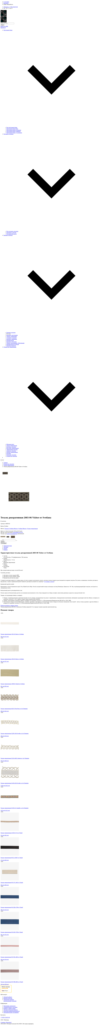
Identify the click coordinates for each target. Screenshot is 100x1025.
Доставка (6, 547)
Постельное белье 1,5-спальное (14, 132)
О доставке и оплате (49, 581)
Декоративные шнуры (11, 449)
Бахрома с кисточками (12, 335)
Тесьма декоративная (11, 445)
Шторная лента (10, 444)
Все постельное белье (11, 127)
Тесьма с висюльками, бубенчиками (15, 343)
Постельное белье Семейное (13, 131)
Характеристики (8, 545)
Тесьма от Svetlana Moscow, (11, 528)
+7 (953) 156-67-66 (5, 1017)
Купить (2, 541)
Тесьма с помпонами (11, 336)
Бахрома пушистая (11, 345)
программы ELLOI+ (18, 532)
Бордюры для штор (11, 447)
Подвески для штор (11, 454)
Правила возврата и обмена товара (9, 605)
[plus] (16, 540)
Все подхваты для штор (12, 231)
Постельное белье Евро (12, 128)
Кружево (8, 453)
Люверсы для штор (11, 451)
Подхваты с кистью (11, 232)
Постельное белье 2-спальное (13, 130)
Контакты (6, 3)
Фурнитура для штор (11, 456)
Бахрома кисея (10, 340)
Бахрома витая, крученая (12, 344)
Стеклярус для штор (11, 337)
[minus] (1, 540)
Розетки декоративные (12, 452)
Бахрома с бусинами (11, 341)
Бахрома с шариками (11, 339)
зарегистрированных (12, 533)
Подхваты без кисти (11, 234)
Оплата (5, 548)
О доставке (6, 1)
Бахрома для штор (10, 332)
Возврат (6, 549)
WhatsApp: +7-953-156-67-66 (11, 7)
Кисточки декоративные (12, 448)
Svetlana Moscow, (22, 528)
